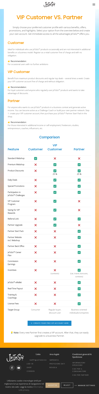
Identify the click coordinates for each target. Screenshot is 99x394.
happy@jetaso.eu (38, 360)
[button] (94, 4)
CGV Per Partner (80, 375)
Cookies (31, 371)
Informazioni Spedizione (78, 364)
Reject (67, 385)
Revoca (53, 367)
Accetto (52, 385)
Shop (29, 367)
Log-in (30, 364)
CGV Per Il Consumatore (79, 370)
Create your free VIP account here (51, 323)
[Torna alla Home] (49, 4)
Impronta (54, 360)
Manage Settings (86, 385)
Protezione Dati (57, 364)
